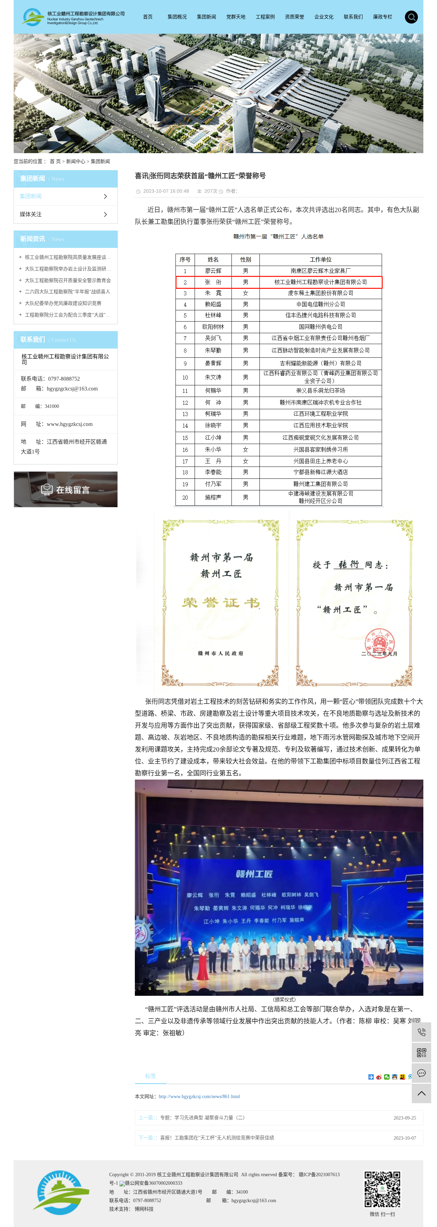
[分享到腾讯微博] (410, 1077)
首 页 (55, 161)
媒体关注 (31, 214)
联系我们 (353, 16)
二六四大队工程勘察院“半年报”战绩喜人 (67, 291)
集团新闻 (206, 16)
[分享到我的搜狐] (403, 1077)
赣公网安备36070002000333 (153, 1183)
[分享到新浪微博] (379, 1077)
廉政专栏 (382, 16)
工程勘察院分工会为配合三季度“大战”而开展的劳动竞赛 (68, 314)
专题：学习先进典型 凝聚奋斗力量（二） (204, 1117)
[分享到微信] (387, 1077)
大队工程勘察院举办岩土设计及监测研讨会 (68, 268)
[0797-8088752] (421, 1032)
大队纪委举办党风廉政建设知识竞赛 (62, 303)
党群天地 (235, 16)
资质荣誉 (294, 16)
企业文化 (324, 16)
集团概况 (177, 16)
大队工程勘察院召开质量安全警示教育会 (67, 280)
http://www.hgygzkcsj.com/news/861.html (199, 1096)
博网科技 (144, 1209)
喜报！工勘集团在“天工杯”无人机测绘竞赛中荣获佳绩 (217, 1137)
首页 (148, 16)
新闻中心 (75, 161)
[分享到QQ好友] (395, 1077)
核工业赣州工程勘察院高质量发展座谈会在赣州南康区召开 (68, 257)
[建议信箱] (421, 1073)
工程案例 (265, 16)
